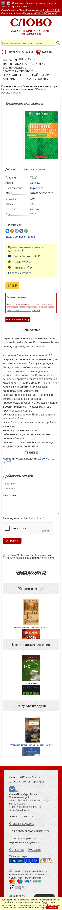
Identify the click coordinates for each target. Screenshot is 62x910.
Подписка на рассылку (24, 63)
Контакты (51, 3)
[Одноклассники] (12, 231)
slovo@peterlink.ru (19, 810)
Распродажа (14, 67)
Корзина (47, 51)
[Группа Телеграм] (8, 3)
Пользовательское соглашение (29, 831)
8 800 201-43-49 (52, 10)
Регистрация (25, 51)
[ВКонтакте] (7, 231)
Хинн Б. (35, 182)
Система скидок (18, 71)
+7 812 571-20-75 (32, 13)
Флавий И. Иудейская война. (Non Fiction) (31, 745)
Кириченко (36, 188)
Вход (12, 51)
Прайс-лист (40, 75)
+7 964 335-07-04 (49, 13)
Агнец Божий (31, 683)
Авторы (9, 79)
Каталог (14, 816)
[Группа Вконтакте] (3, 3)
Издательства (35, 79)
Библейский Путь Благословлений (31, 627)
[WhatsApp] (26, 231)
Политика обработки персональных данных (24, 840)
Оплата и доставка (35, 3)
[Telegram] (17, 231)
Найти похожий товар (18, 319)
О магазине (18, 3)
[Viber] (21, 231)
